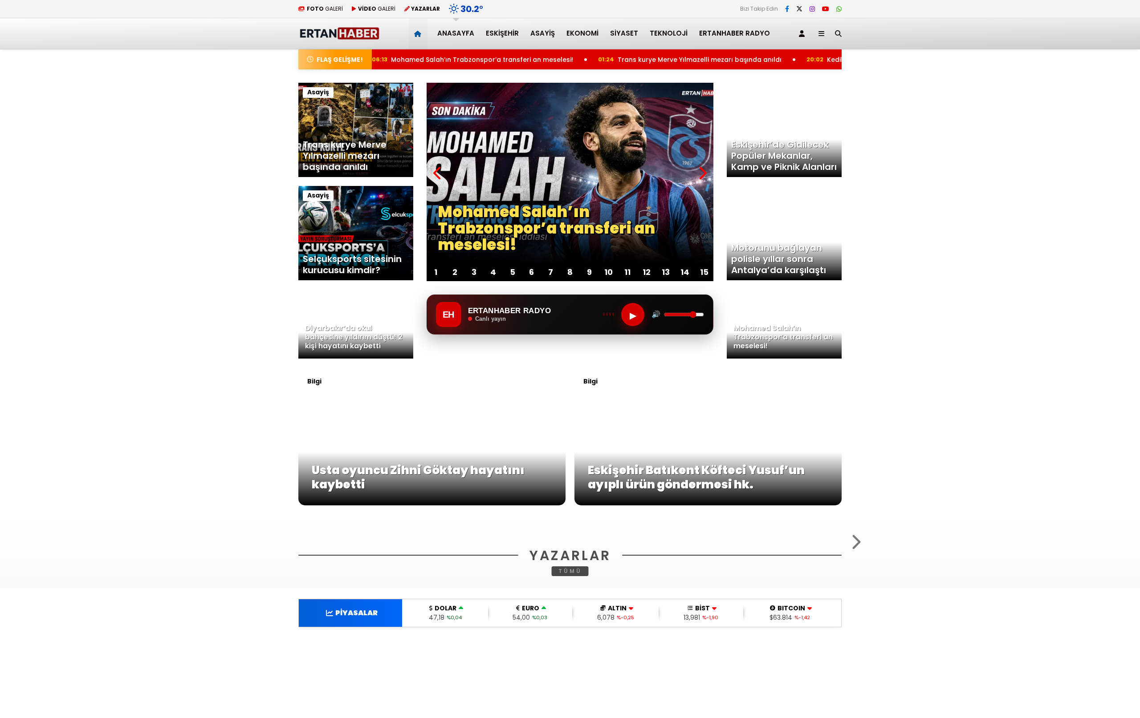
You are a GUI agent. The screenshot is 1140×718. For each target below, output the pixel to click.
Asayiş (542, 33)
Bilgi (314, 381)
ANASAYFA (455, 33)
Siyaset (624, 33)
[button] (419, 33)
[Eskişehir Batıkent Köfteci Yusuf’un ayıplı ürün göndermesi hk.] (708, 503)
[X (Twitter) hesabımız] (799, 8)
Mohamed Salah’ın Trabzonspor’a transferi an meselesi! (437, 59)
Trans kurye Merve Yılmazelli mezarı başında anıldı (658, 59)
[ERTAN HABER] (339, 35)
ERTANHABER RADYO (734, 33)
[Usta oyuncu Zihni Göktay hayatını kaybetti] (432, 503)
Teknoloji (669, 33)
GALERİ (325, 8)
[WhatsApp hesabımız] (839, 8)
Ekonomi (582, 33)
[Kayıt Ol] (803, 33)
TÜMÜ (570, 679)
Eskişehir (502, 33)
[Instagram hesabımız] (812, 8)
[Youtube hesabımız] (825, 8)
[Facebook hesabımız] (787, 8)
